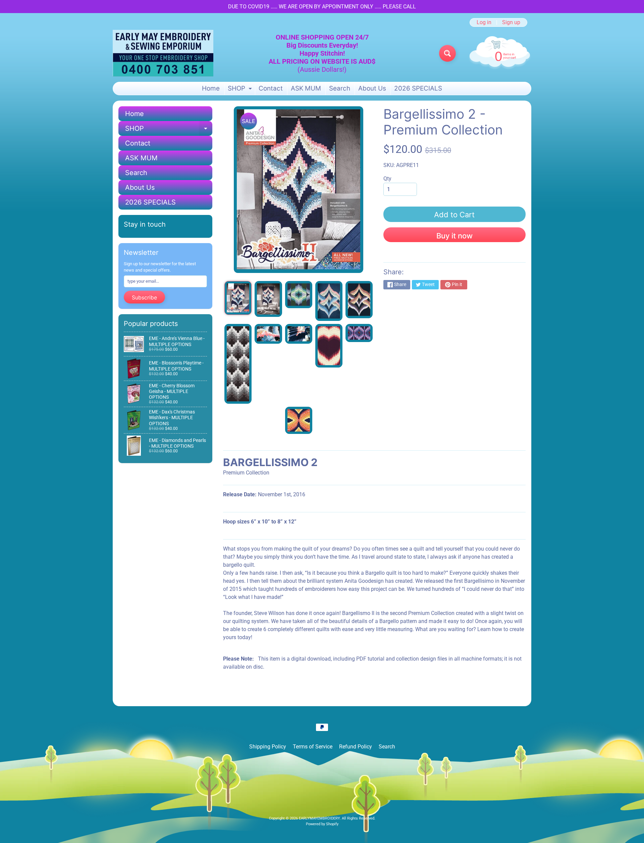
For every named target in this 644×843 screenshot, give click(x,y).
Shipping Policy (267, 746)
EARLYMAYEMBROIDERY (319, 818)
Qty (387, 178)
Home (211, 88)
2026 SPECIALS (418, 88)
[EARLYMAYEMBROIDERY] (163, 53)
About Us (372, 88)
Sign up (511, 22)
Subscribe (144, 297)
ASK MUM (306, 88)
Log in (484, 22)
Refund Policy (355, 746)
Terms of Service (312, 746)
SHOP (241, 90)
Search (339, 88)
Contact (271, 88)
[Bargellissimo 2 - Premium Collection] (238, 298)
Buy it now (454, 235)
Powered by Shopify (322, 824)
